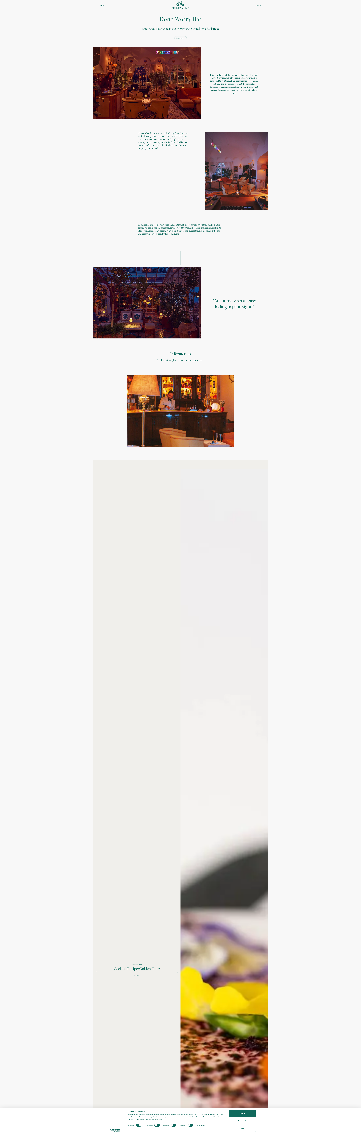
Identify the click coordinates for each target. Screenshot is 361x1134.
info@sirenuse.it (197, 360)
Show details (201, 1125)
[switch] (157, 1125)
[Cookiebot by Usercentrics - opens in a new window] (115, 1130)
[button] (96, 972)
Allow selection (242, 1121)
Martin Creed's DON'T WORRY (167, 136)
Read (136, 975)
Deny (242, 1128)
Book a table (180, 38)
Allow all (242, 1113)
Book (258, 6)
